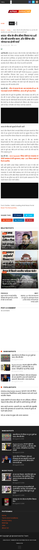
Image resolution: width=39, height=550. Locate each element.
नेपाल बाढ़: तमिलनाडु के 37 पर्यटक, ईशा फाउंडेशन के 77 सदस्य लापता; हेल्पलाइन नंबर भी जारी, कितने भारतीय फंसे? (19, 282)
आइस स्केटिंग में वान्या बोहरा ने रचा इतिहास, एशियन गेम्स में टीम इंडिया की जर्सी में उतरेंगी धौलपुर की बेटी (18, 401)
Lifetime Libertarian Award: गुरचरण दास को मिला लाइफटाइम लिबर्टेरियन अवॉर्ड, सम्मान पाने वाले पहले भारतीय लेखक (19, 393)
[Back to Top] (19, 547)
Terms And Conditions (10, 518)
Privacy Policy (7, 520)
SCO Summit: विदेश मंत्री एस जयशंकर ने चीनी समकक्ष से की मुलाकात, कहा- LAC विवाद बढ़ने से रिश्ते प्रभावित (19, 158)
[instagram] (37, 2)
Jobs (3, 525)
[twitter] (33, 2)
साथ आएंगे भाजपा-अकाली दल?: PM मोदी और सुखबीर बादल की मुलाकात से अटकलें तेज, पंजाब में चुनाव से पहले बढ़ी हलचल (19, 408)
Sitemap (5, 523)
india (9, 30)
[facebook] (29, 2)
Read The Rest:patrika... (9, 208)
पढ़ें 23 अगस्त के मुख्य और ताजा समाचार (14, 415)
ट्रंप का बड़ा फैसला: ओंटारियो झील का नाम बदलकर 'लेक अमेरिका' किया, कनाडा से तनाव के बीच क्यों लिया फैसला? (24, 477)
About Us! (5, 528)
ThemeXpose (15, 540)
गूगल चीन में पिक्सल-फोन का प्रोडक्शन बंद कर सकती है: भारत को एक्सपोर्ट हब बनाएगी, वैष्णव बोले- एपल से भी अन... (24, 377)
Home (3, 23)
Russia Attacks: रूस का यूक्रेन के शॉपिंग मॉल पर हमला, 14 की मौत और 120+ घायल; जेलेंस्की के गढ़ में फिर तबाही (24, 367)
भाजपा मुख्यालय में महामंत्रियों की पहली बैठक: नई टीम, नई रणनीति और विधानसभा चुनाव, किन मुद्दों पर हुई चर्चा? (19, 243)
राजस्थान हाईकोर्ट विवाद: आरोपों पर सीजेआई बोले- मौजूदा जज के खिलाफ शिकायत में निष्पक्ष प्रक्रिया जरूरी (19, 263)
